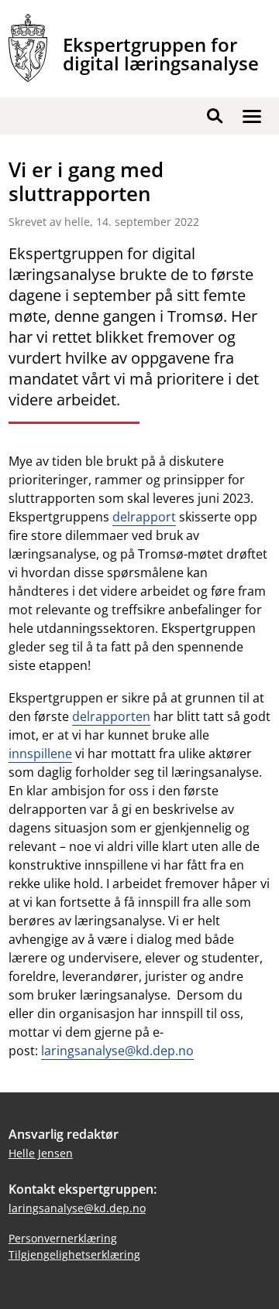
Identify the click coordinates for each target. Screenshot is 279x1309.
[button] (251, 116)
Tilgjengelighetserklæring (74, 1254)
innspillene (40, 753)
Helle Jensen (41, 1153)
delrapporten (111, 716)
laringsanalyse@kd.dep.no (117, 1050)
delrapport (144, 516)
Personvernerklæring (63, 1238)
